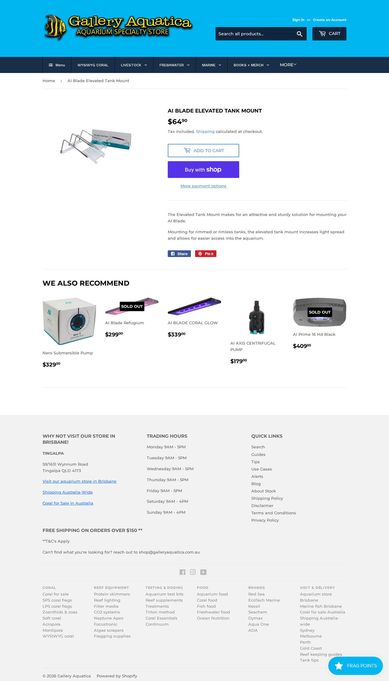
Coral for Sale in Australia (68, 503)
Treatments (157, 606)
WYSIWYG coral (58, 636)
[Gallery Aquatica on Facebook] (182, 573)
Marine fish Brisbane (321, 606)
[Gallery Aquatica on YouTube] (203, 573)
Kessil (254, 606)
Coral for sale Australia (322, 612)
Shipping (205, 131)
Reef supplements (164, 600)
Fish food (206, 606)
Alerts (257, 476)
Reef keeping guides (321, 654)
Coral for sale (56, 594)
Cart (334, 33)
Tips (255, 461)
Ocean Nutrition (213, 618)
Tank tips (309, 660)
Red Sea (256, 594)
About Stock (263, 490)
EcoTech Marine (264, 600)
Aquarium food (212, 594)
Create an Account (329, 20)
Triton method (160, 612)
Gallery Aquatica (74, 675)
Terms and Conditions (273, 512)
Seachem (257, 612)
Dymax (255, 618)
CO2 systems (107, 612)
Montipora (53, 630)
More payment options (203, 185)
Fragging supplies (112, 636)
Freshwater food (213, 612)
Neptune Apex (108, 618)
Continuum (157, 624)
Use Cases (261, 469)
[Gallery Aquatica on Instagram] (193, 573)
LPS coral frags (57, 606)
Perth (305, 642)
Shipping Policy (267, 498)
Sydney (307, 630)
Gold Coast (311, 648)
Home (49, 80)
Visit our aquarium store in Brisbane (79, 481)
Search (258, 446)
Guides (258, 454)
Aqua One (258, 624)
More (286, 65)
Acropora (51, 624)
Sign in (298, 20)
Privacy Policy (265, 520)
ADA (253, 630)
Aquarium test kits (165, 594)
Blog (256, 483)
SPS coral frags (57, 600)
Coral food (207, 600)
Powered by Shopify (117, 675)
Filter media (106, 606)
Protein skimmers (112, 594)
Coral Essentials (161, 618)
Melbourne (311, 636)
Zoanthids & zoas (60, 612)
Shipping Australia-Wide (68, 492)
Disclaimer (262, 505)
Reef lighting (107, 600)
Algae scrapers (109, 630)
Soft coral (52, 618)
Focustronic (105, 624)
